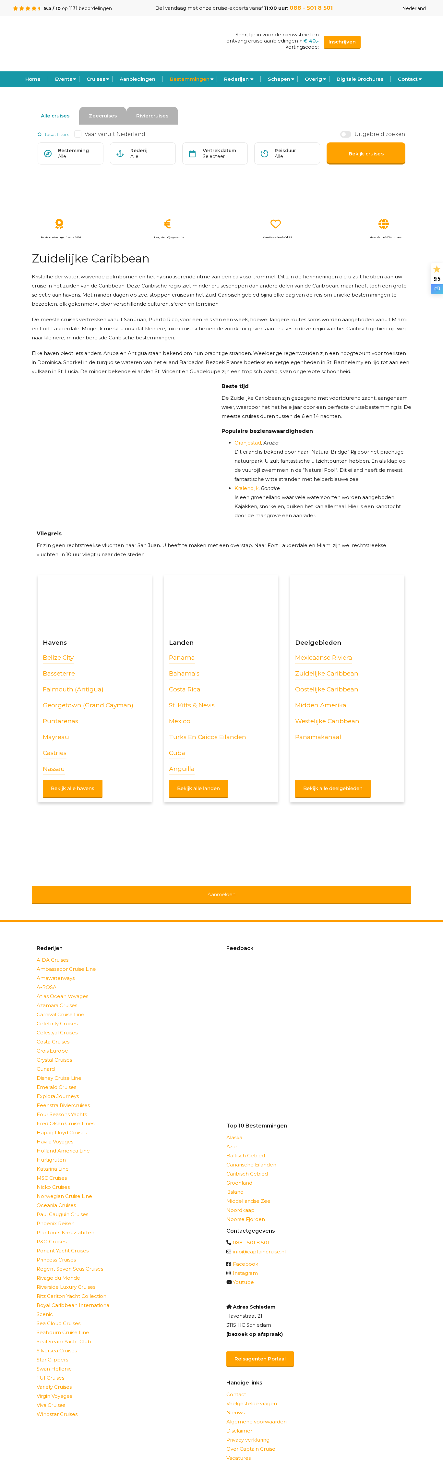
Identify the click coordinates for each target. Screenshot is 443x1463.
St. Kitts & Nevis (192, 705)
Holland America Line (63, 1142)
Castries (54, 753)
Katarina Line (53, 1160)
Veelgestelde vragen (251, 1395)
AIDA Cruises (52, 951)
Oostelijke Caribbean (326, 689)
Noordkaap (240, 1202)
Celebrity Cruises (57, 1015)
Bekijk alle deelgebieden (333, 788)
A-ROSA (46, 979)
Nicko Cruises (53, 1179)
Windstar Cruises (57, 1406)
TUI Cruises (50, 1369)
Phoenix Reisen (56, 1215)
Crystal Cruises (54, 1051)
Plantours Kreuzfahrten (65, 1224)
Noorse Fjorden (245, 1211)
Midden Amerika (320, 705)
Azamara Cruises (57, 997)
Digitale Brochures (360, 79)
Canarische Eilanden (251, 1156)
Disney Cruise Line (59, 1070)
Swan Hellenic (54, 1360)
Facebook (245, 1255)
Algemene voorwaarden (256, 1413)
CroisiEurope (52, 1042)
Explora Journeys (58, 1088)
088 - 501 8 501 (311, 8)
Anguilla (182, 769)
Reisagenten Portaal (260, 1350)
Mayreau (56, 737)
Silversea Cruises (57, 1342)
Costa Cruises (53, 1033)
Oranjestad (247, 443)
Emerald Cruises (56, 1079)
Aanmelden (221, 890)
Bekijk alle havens (72, 788)
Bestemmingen (190, 79)
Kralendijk (246, 488)
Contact (408, 79)
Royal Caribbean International (74, 1297)
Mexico (179, 721)
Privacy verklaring (247, 1431)
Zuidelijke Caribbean (326, 673)
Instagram (245, 1265)
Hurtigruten (51, 1151)
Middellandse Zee (248, 1192)
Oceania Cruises (56, 1197)
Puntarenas (60, 721)
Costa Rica (184, 689)
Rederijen (236, 79)
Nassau (54, 769)
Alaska (234, 1129)
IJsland (235, 1183)
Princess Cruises (56, 1251)
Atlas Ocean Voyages (62, 988)
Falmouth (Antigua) (73, 689)
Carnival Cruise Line (60, 1006)
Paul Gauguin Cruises (62, 1206)
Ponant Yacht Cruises (63, 1242)
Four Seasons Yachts (62, 1106)
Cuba (177, 753)
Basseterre (59, 673)
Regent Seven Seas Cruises (70, 1260)
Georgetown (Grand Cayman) (88, 705)
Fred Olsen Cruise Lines (65, 1115)
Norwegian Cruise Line (64, 1188)
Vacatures (238, 1449)
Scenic (45, 1306)
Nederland (414, 8)
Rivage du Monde (58, 1269)
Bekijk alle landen (198, 788)
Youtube (243, 1274)
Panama (182, 657)
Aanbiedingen (137, 79)
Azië (231, 1138)
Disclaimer (239, 1422)
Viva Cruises (51, 1397)
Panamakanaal (318, 737)
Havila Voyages (55, 1133)
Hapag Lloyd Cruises (62, 1124)
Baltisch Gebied (245, 1147)
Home (33, 79)
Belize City (58, 657)
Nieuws (235, 1404)
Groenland (239, 1174)
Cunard (46, 1060)
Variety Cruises (54, 1378)
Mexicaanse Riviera (323, 657)
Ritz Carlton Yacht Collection (71, 1288)
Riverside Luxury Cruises (66, 1278)
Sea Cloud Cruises (58, 1315)
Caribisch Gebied (247, 1165)
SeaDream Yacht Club (64, 1333)
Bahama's (184, 673)
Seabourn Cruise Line (63, 1324)
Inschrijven (342, 42)
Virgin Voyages (54, 1387)
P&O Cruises (51, 1233)
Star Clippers (52, 1351)
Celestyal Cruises (57, 1024)
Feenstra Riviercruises (63, 1097)
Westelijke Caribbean (327, 721)
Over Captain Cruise (250, 1440)
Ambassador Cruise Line (66, 960)
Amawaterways (56, 970)
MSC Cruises (52, 1169)
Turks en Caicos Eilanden (207, 737)
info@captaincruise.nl (259, 1243)
